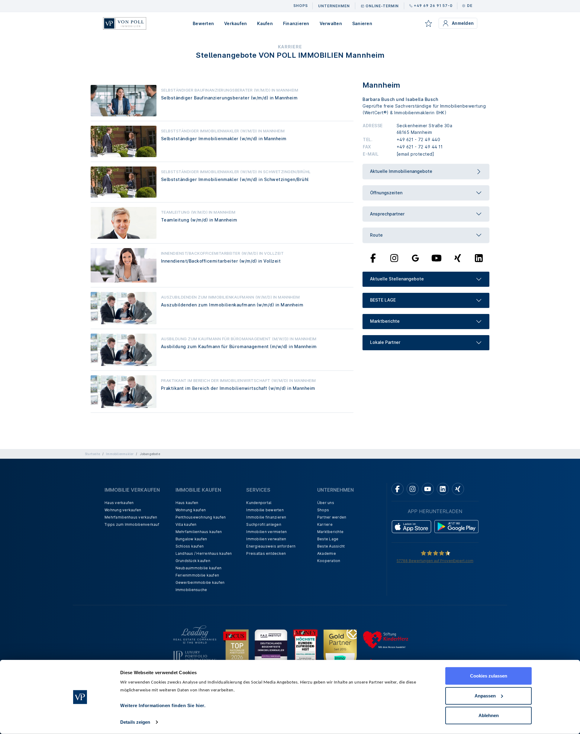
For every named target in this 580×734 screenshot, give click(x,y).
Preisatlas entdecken (266, 553)
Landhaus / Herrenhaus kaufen (204, 553)
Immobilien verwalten (266, 539)
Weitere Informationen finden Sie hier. (162, 705)
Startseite (92, 454)
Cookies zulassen (488, 675)
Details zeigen (135, 722)
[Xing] (457, 257)
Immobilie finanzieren (266, 517)
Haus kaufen (187, 502)
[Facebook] (373, 257)
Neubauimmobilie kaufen (199, 568)
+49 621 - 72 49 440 (418, 139)
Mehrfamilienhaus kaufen (199, 531)
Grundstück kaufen (193, 560)
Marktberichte (330, 531)
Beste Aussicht (331, 546)
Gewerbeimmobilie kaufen (200, 582)
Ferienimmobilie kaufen (197, 575)
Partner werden (331, 517)
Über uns (325, 502)
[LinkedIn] (479, 257)
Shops (323, 510)
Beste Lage (328, 539)
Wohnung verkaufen (123, 510)
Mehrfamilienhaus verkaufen (131, 517)
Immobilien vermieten (266, 531)
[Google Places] (415, 257)
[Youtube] (436, 257)
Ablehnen (488, 715)
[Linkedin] (443, 489)
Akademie (326, 553)
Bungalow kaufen (191, 539)
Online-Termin (382, 6)
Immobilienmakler (120, 454)
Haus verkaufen (119, 502)
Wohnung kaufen (191, 510)
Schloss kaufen (190, 546)
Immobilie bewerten (265, 510)
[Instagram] (394, 257)
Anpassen (485, 695)
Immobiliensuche (191, 589)
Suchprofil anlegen (263, 524)
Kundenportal (258, 502)
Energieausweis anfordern (270, 546)
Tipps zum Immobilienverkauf (132, 524)
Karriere (325, 524)
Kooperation (328, 560)
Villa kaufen (186, 524)
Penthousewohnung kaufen (201, 517)
